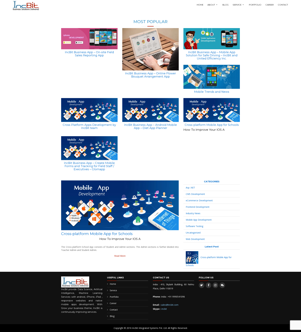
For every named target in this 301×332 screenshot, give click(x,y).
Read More (120, 255)
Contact (283, 4)
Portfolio (255, 4)
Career (269, 4)
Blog (225, 4)
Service (237, 4)
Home (200, 4)
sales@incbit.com (169, 304)
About (211, 4)
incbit (164, 308)
